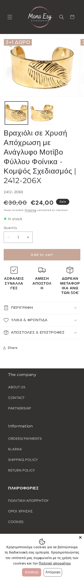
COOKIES (16, 522)
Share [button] (13, 347)
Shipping (30, 210)
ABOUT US (16, 387)
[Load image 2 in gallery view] (41, 113)
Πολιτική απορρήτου (55, 563)
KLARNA (15, 449)
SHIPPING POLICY (23, 460)
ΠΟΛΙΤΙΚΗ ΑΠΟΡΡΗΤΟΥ (28, 500)
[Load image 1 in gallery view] (16, 113)
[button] (9, 17)
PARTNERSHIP (19, 408)
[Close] (80, 537)
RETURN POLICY (21, 470)
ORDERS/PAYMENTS (25, 438)
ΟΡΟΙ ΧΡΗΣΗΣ (20, 511)
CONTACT (16, 397)
